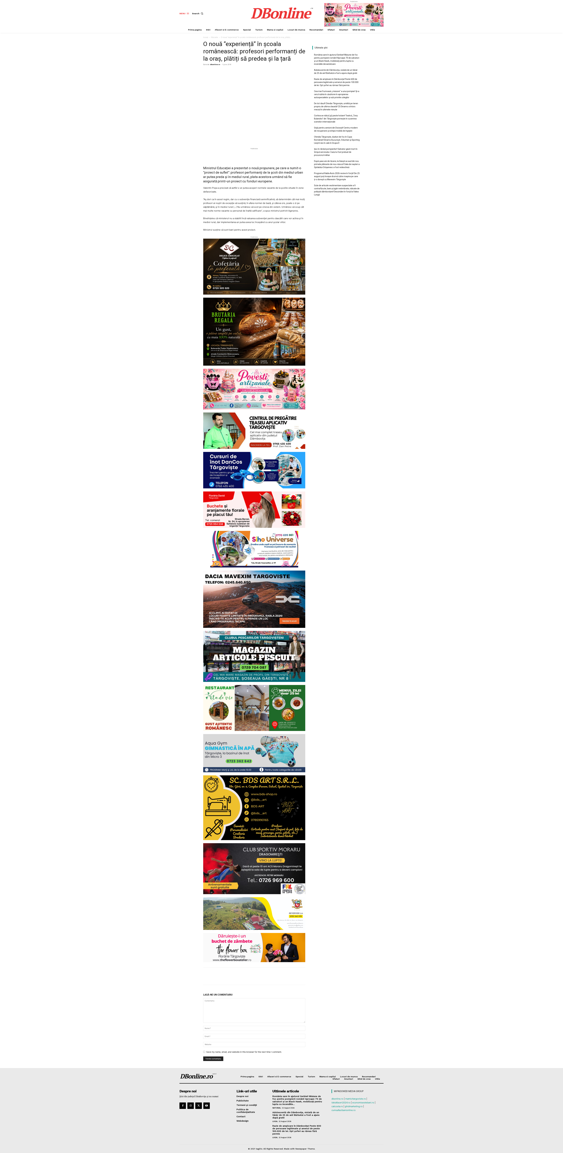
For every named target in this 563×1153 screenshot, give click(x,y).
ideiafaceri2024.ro (340, 1102)
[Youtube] (206, 1105)
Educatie (214, 37)
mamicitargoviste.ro (355, 1098)
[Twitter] (213, 71)
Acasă (205, 37)
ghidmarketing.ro (354, 1106)
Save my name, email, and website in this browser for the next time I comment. (244, 1052)
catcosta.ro (337, 1106)
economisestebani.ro (363, 1102)
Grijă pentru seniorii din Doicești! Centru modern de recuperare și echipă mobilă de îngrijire (336, 129)
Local (275, 1121)
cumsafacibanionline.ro (343, 1110)
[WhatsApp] (226, 71)
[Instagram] (190, 1105)
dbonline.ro (215, 64)
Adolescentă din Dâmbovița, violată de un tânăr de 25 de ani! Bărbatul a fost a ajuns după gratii (336, 71)
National (276, 1108)
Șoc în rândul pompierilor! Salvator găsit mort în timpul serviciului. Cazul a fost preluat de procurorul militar (335, 152)
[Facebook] (206, 71)
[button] (198, 13)
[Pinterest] (220, 71)
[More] (233, 71)
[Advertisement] (254, 154)
